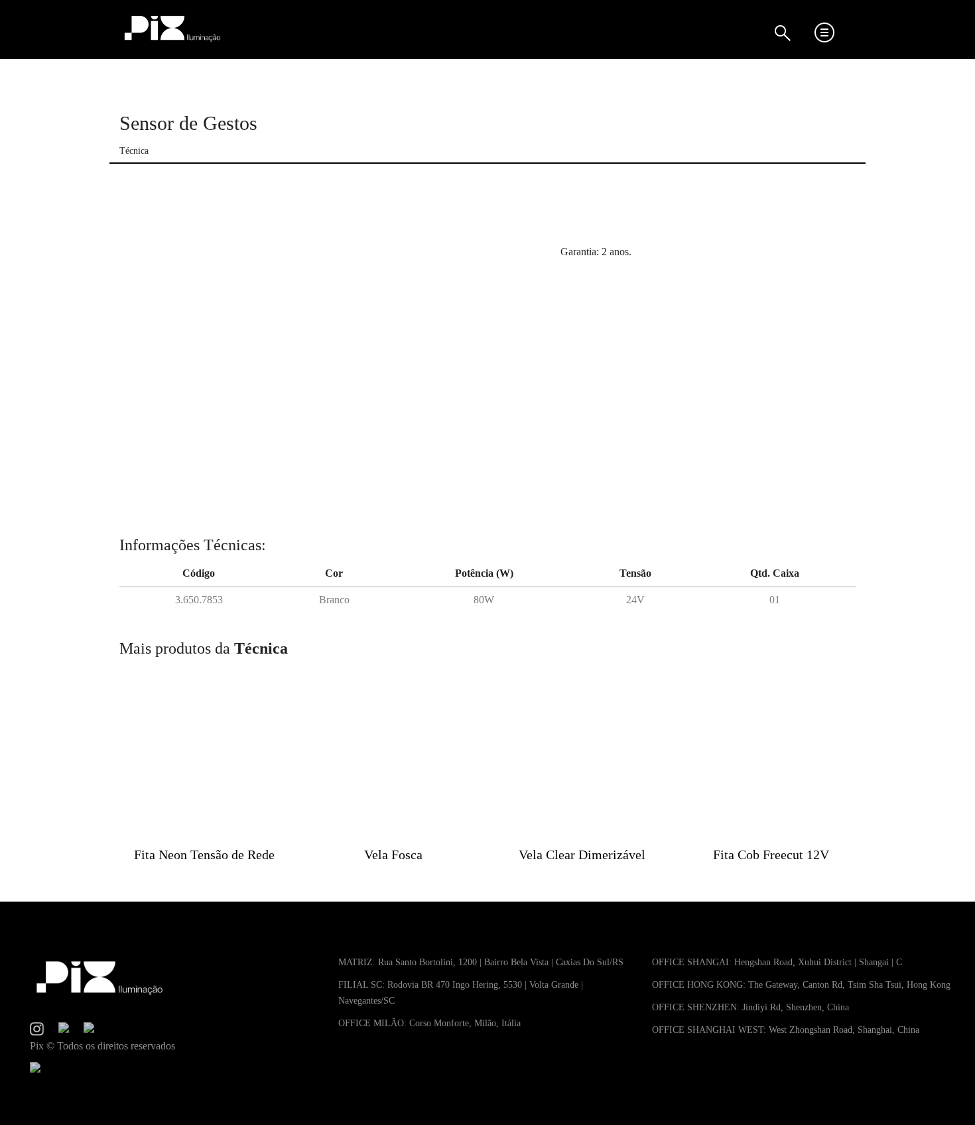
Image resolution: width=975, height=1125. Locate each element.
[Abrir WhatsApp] (942, 1091)
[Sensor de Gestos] (330, 357)
